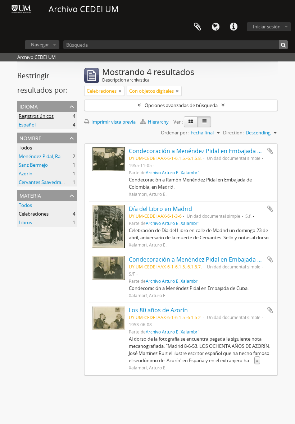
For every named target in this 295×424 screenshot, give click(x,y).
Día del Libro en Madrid (160, 209)
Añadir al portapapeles (270, 151)
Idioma (215, 27)
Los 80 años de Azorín (158, 310)
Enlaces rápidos (233, 27)
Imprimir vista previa (113, 122)
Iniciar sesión (267, 26)
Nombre (30, 137)
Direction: (233, 132)
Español (27, 124)
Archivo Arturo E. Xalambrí (172, 172)
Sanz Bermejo (33, 165)
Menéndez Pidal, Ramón (45, 156)
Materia (30, 195)
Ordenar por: (175, 132)
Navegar (40, 44)
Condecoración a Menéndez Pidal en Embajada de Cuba (204, 259)
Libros (25, 222)
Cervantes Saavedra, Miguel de (51, 182)
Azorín (25, 173)
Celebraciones (34, 214)
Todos (25, 147)
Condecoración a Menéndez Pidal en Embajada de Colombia (210, 151)
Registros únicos (36, 116)
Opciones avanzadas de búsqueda (181, 105)
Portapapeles (197, 27)
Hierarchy (158, 122)
